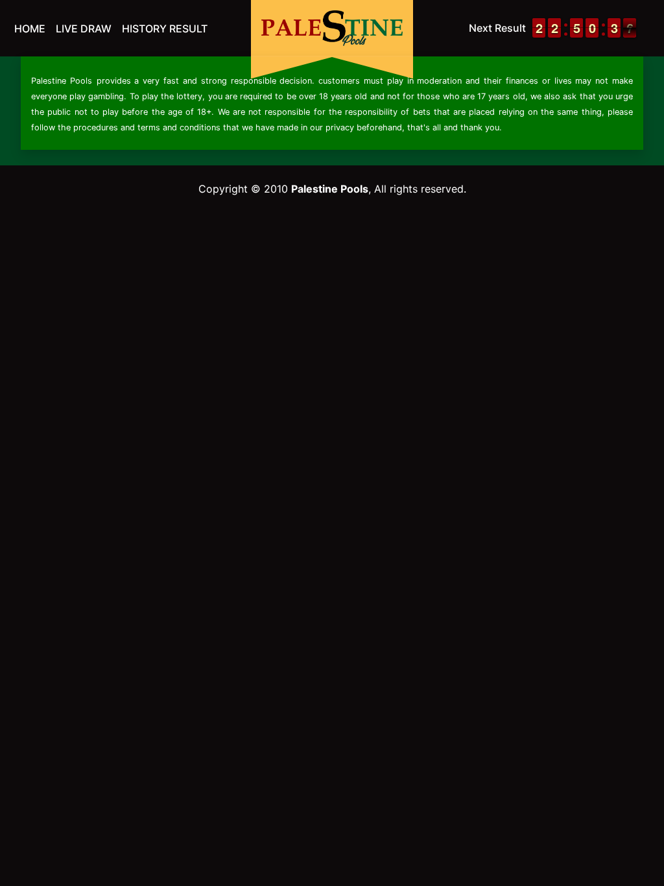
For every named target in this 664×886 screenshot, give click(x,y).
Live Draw (84, 28)
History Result (165, 28)
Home (29, 28)
